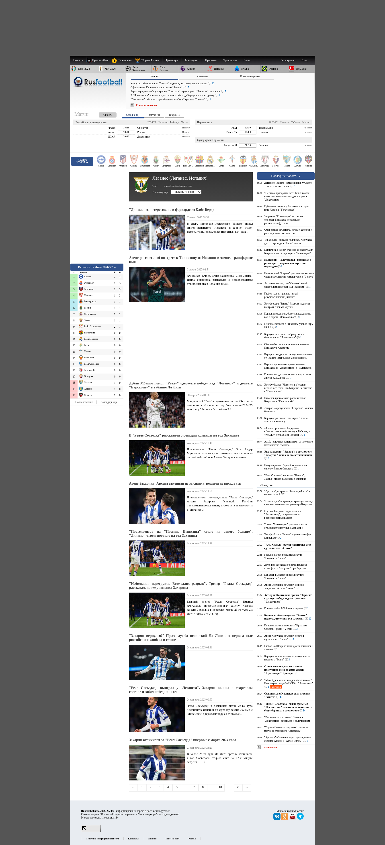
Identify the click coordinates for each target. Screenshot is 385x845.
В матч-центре (160, 192)
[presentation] (103, 114)
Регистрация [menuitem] (288, 60)
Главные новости (146, 105)
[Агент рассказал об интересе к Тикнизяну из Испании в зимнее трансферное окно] (158, 284)
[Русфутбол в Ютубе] (293, 819)
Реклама (192, 838)
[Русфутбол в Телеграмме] (300, 819)
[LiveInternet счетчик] (91, 831)
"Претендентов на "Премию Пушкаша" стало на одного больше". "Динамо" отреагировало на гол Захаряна (191, 533)
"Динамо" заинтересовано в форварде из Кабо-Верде (171, 209)
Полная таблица (84, 402)
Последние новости (284, 176)
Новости (163, 122)
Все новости (270, 747)
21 (238, 787)
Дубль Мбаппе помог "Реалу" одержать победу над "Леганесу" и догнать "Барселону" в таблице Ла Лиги (191, 385)
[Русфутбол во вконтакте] (277, 819)
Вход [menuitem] (304, 60)
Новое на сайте (172, 838)
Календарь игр (109, 402)
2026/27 (151, 122)
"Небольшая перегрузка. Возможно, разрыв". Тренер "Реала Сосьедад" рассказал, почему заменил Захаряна (191, 585)
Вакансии (152, 838)
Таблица (174, 122)
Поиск (247, 60)
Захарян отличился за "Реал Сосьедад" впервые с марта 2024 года (182, 740)
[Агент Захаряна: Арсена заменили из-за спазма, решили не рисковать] (158, 506)
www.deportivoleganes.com (178, 186)
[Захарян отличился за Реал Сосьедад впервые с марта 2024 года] (158, 762)
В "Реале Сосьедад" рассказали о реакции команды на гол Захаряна (184, 435)
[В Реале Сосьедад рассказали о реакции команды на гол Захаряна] (158, 458)
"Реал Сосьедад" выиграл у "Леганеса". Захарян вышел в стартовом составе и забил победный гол (191, 690)
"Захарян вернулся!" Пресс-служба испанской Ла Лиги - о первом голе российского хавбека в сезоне (191, 638)
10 (220, 787)
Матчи (184, 122)
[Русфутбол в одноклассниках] (285, 819)
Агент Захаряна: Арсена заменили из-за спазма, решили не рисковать (185, 483)
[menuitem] (148, 60)
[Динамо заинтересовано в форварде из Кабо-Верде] (158, 232)
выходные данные (168, 814)
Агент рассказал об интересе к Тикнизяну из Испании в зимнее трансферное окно (191, 260)
